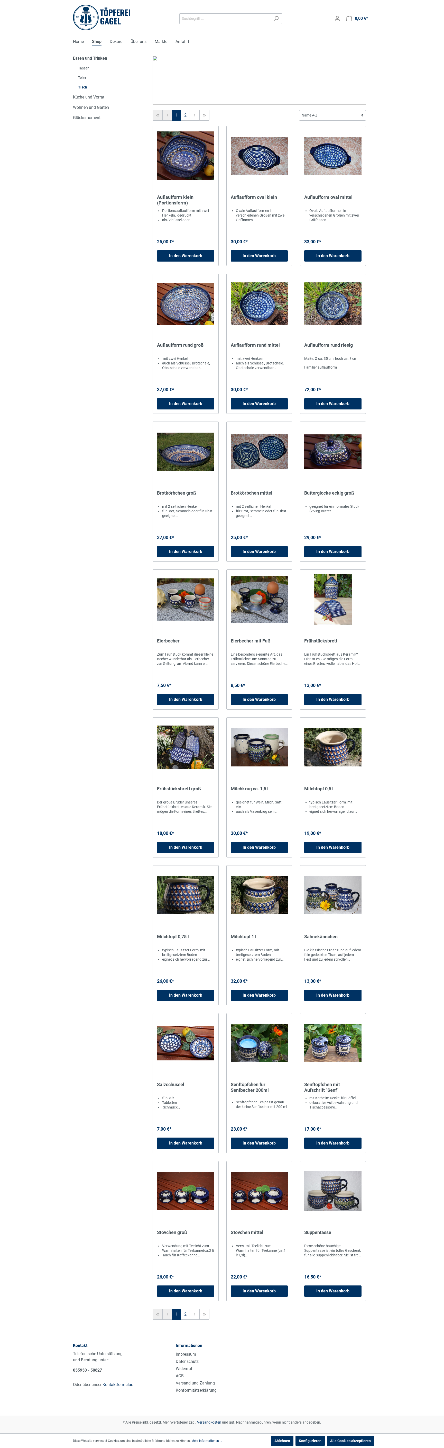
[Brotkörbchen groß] (185, 451)
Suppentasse (317, 1232)
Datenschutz (187, 1361)
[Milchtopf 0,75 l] (185, 895)
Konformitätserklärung (196, 1390)
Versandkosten (209, 1422)
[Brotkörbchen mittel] (259, 451)
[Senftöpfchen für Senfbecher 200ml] (259, 1043)
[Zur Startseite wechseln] (101, 17)
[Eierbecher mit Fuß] (259, 599)
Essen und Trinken (90, 58)
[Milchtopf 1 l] (259, 895)
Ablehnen (282, 1441)
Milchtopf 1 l (243, 936)
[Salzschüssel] (185, 1043)
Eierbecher (168, 640)
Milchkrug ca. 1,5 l (250, 788)
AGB (180, 1375)
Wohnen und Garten (91, 107)
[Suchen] (276, 18)
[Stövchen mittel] (259, 1191)
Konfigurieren (310, 1441)
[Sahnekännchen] (333, 895)
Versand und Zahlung (195, 1383)
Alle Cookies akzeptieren (350, 1441)
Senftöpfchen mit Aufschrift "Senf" (322, 1087)
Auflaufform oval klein (254, 197)
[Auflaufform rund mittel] (259, 303)
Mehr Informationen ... (206, 1441)
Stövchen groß (172, 1232)
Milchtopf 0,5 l (319, 788)
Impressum (186, 1354)
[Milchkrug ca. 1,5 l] (259, 747)
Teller (82, 78)
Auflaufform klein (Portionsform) (175, 199)
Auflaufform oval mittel (328, 197)
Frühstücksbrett (320, 640)
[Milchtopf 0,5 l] (333, 747)
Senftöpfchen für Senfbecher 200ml (250, 1087)
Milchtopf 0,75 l (173, 936)
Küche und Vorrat (88, 97)
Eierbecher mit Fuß (250, 640)
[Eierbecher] (185, 599)
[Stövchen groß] (185, 1191)
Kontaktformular (117, 1384)
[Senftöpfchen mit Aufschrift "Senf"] (333, 1043)
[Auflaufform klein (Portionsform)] (185, 156)
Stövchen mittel (247, 1232)
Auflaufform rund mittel (255, 345)
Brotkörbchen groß (176, 493)
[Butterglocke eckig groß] (333, 451)
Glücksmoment (86, 117)
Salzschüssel (170, 1084)
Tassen (83, 68)
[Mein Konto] (337, 18)
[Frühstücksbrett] (333, 599)
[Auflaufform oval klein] (259, 156)
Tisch (82, 87)
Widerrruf (184, 1368)
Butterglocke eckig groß (329, 493)
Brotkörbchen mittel (251, 493)
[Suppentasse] (333, 1191)
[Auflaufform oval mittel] (333, 156)
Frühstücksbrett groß (179, 788)
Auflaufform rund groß (180, 345)
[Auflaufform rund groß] (185, 303)
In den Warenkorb (185, 255)
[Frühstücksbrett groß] (185, 747)
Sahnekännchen (321, 936)
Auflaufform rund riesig (328, 345)
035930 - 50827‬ (87, 1370)
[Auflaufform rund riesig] (333, 303)
